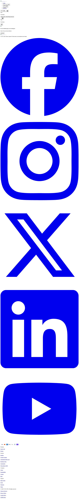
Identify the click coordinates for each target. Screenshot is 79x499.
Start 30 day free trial (10, 16)
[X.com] (39, 283)
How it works (5, 5)
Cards (4, 3)
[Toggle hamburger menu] (1, 25)
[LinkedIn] (39, 373)
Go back (2, 33)
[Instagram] (39, 205)
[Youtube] (39, 443)
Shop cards (3, 16)
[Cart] (5, 11)
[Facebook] (39, 115)
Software (4, 8)
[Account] (4, 11)
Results (4, 7)
